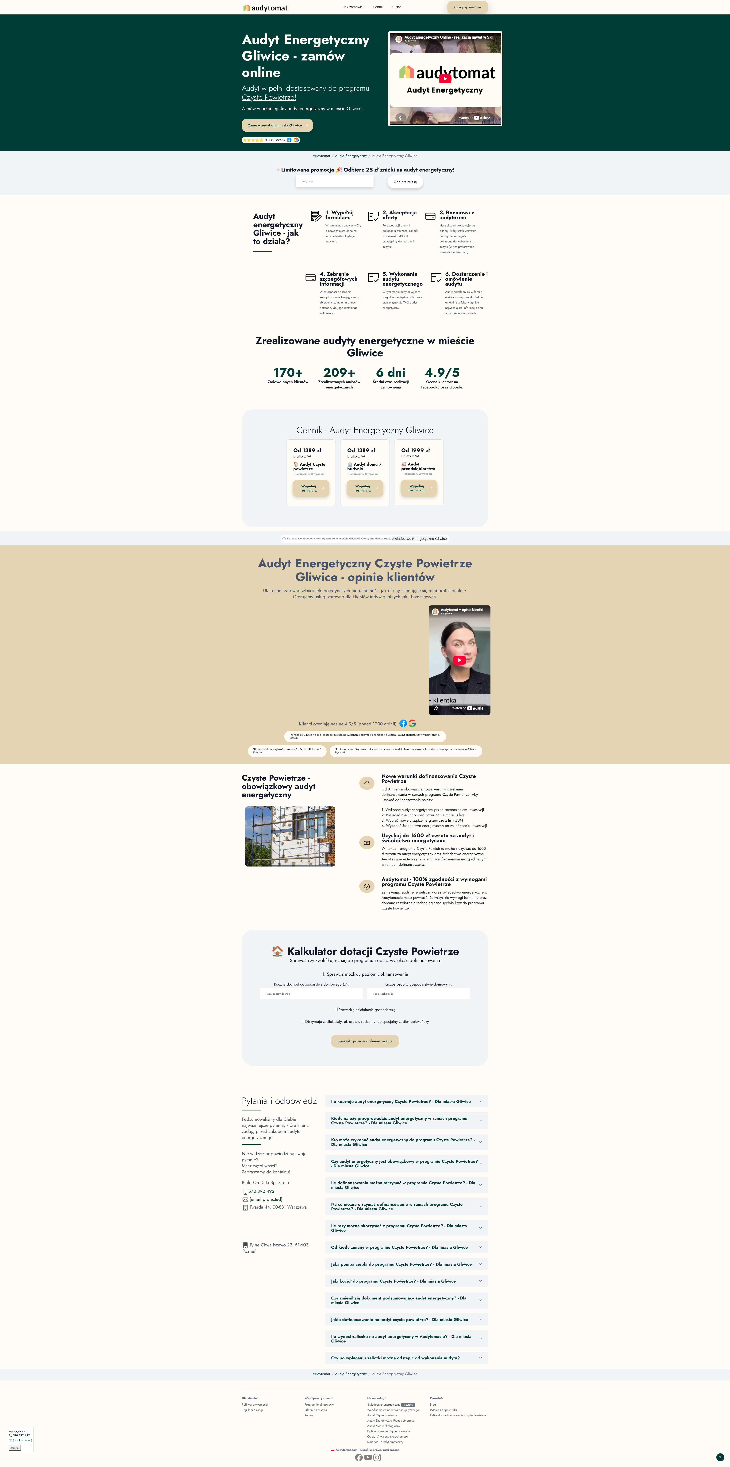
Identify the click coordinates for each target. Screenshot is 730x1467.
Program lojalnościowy (319, 1404)
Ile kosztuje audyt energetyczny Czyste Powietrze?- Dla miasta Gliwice (401, 1101)
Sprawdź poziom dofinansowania (364, 1041)
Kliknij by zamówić (468, 7)
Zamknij (14, 1448)
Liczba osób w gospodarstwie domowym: (418, 984)
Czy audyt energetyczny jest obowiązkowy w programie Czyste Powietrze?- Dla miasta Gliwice (404, 1163)
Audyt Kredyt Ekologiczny (383, 1426)
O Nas (397, 7)
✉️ (20, 1440)
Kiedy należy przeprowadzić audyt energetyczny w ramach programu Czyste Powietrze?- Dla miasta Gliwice (399, 1120)
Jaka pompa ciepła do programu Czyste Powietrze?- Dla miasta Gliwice (401, 1264)
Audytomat (321, 156)
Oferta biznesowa (316, 1410)
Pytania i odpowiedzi (443, 1410)
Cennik (378, 7)
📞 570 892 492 (19, 1435)
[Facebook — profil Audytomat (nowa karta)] (356, 1457)
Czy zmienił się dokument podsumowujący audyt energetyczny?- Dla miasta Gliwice (399, 1300)
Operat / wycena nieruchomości (388, 1436)
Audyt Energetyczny (351, 156)
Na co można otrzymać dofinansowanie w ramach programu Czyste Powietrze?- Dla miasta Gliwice (397, 1206)
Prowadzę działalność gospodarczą (367, 1010)
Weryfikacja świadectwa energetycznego (393, 1410)
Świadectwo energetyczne (390, 1404)
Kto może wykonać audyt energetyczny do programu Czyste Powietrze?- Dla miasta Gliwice (403, 1142)
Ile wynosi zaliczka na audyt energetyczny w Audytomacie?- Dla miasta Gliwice (401, 1338)
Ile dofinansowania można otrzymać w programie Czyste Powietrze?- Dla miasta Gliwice (403, 1185)
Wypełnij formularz (309, 488)
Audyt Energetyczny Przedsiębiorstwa (391, 1420)
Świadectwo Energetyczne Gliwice (419, 539)
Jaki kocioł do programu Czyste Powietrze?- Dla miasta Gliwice (393, 1281)
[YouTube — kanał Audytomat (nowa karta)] (365, 1457)
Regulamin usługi (252, 1410)
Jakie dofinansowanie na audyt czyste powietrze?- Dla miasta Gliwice (399, 1319)
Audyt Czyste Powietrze (382, 1415)
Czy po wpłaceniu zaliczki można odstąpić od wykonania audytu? (395, 1358)
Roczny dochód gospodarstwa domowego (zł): (311, 984)
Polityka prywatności (255, 1404)
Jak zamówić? (353, 7)
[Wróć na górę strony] (720, 1457)
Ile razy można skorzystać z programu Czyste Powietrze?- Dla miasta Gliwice (399, 1228)
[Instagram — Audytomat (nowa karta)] (374, 1457)
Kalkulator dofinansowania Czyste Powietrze (458, 1415)
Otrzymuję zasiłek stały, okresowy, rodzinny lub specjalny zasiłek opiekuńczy (367, 1021)
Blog (433, 1404)
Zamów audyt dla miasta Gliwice (275, 125)
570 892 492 (261, 1191)
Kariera (309, 1415)
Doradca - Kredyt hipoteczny (385, 1442)
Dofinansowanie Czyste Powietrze (388, 1431)
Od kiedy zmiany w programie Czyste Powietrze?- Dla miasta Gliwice (399, 1247)
